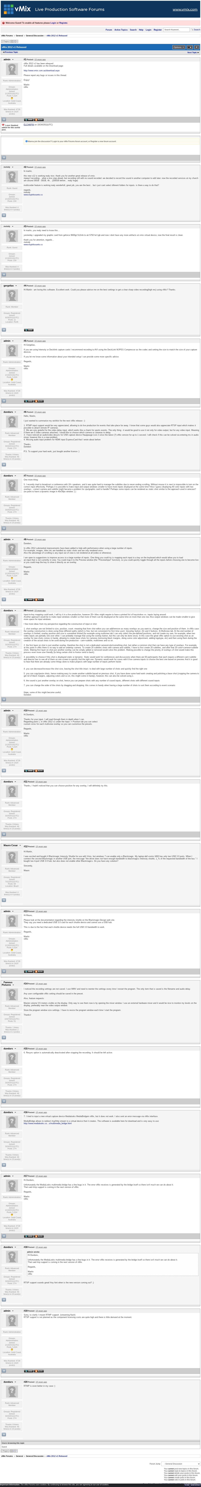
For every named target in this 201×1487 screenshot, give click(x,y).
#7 (25, 475)
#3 (25, 226)
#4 (25, 285)
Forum (109, 30)
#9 (25, 610)
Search (133, 30)
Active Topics (121, 30)
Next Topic (192, 52)
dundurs (8, 412)
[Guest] (12, 182)
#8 (25, 539)
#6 (25, 412)
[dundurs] (12, 427)
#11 (25, 781)
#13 (25, 911)
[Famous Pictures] (12, 1000)
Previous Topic (11, 52)
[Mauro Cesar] (12, 862)
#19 (25, 1311)
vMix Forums (7, 36)
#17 (25, 1176)
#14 (25, 983)
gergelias (9, 285)
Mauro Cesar (11, 845)
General (19, 36)
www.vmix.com (185, 9)
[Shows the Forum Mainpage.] (17, 10)
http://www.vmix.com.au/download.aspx (42, 70)
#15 (25, 1048)
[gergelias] (12, 301)
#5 (25, 341)
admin (7, 59)
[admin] (12, 74)
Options (177, 47)
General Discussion (34, 36)
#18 (25, 1247)
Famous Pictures (7, 983)
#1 (25, 59)
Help (141, 30)
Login (53, 23)
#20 (25, 1382)
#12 (25, 846)
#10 (25, 710)
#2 (25, 167)
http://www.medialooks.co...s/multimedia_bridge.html (48, 1123)
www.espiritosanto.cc (33, 194)
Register (63, 23)
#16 (25, 1112)
